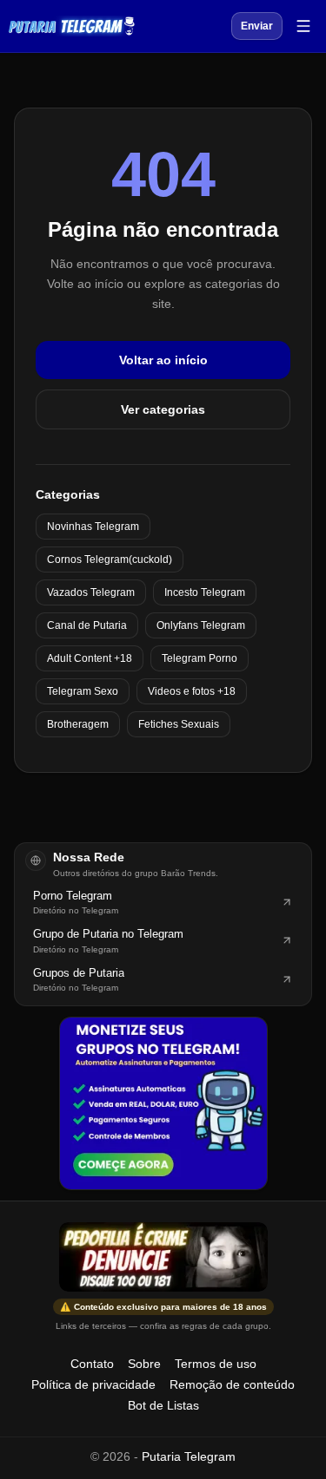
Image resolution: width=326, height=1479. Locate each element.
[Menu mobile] (303, 26)
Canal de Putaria (87, 625)
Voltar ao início (163, 360)
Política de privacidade (93, 1384)
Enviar (257, 26)
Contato (92, 1364)
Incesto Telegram (204, 592)
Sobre (144, 1364)
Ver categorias (163, 409)
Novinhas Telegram (93, 526)
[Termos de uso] (163, 1257)
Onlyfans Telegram (200, 625)
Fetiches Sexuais (178, 724)
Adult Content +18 (89, 658)
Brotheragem (78, 724)
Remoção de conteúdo (232, 1384)
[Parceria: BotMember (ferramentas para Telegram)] (163, 1103)
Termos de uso (215, 1364)
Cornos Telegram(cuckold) (109, 559)
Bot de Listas (163, 1405)
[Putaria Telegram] (71, 26)
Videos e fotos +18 (192, 691)
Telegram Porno (199, 658)
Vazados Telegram (91, 592)
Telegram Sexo (82, 691)
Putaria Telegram (189, 1456)
